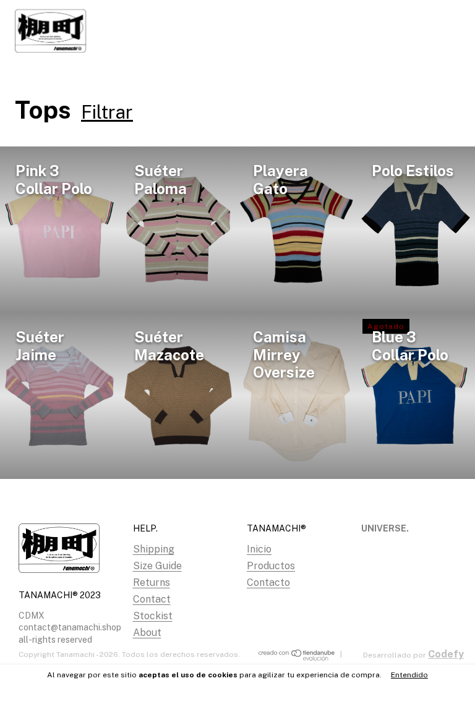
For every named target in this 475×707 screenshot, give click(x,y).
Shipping (153, 549)
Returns (151, 582)
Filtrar (107, 112)
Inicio (259, 549)
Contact (152, 599)
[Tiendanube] (297, 658)
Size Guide (157, 566)
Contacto (268, 582)
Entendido (409, 675)
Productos (271, 566)
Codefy (446, 654)
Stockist (153, 616)
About (147, 632)
